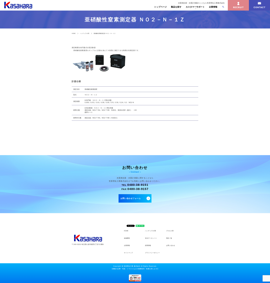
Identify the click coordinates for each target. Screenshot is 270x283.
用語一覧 (169, 238)
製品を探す (176, 7)
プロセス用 (169, 231)
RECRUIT (238, 7)
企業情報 (213, 7)
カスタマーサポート (195, 7)
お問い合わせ (170, 245)
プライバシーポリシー (152, 253)
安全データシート (151, 238)
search (223, 6)
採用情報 (148, 245)
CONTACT (259, 7)
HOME (74, 33)
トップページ (160, 7)
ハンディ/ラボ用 (84, 33)
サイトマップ (128, 253)
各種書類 (127, 238)
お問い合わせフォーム (130, 198)
